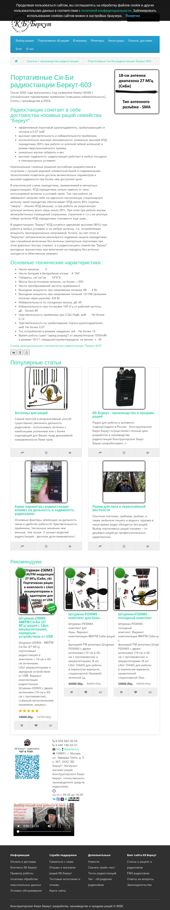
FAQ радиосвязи (138, 873)
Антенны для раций (31, 412)
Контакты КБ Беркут (23, 867)
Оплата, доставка (140, 40)
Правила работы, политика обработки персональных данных (25, 879)
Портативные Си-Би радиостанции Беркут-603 (119, 61)
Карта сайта (57, 890)
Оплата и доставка (23, 861)
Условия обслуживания (26, 890)
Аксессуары (116, 40)
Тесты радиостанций (102, 873)
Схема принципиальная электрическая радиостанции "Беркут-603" (56, 345)
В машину (80, 40)
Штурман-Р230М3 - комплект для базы (84, 616)
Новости (93, 861)
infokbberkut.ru (67, 749)
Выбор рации (25, 40)
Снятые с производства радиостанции (53, 61)
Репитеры (97, 40)
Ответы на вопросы (140, 879)
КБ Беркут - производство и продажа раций (123, 414)
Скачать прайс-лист (101, 867)
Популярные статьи (35, 362)
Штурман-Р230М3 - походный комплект (135, 616)
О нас (30, 48)
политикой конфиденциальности (106, 10)
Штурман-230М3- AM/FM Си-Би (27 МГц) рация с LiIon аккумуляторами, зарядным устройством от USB (36, 627)
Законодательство (139, 885)
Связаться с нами (61, 861)
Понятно (133, 15)
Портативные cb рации (53, 40)
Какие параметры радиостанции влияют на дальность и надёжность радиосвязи (44, 510)
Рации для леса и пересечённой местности (119, 508)
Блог (19, 48)
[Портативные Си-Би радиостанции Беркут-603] (137, 91)
